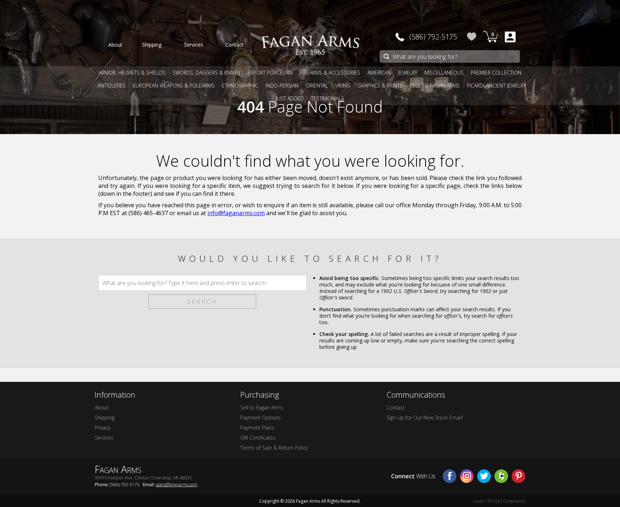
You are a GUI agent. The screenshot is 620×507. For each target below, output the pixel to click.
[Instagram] (467, 476)
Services (104, 437)
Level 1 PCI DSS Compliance (499, 501)
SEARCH (202, 301)
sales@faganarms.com (176, 485)
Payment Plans (257, 427)
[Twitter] (484, 476)
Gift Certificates (258, 437)
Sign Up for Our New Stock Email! (424, 417)
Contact (395, 407)
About (102, 407)
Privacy (102, 427)
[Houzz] (501, 476)
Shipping (104, 417)
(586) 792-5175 (433, 37)
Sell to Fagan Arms (261, 407)
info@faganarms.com (236, 213)
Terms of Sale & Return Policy (274, 447)
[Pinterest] (518, 476)
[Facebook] (449, 476)
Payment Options (260, 417)
